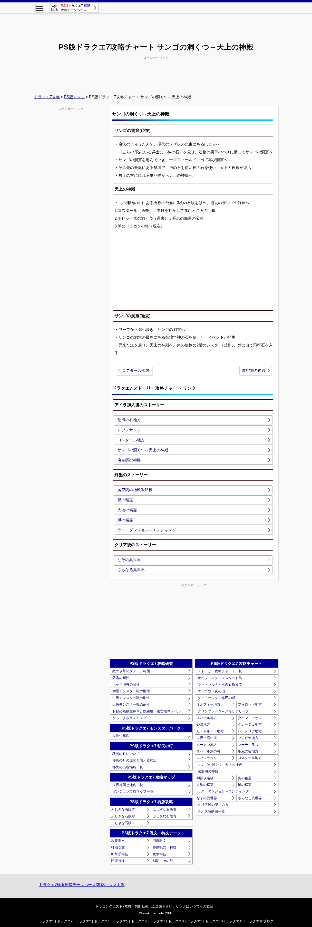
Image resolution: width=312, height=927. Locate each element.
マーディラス (248, 745)
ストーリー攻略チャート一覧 (220, 671)
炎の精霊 (125, 500)
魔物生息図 (120, 736)
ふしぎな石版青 (164, 816)
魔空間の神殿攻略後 (135, 490)
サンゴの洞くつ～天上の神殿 (142, 450)
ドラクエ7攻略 (47, 97)
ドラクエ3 (83, 921)
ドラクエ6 (139, 921)
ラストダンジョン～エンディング (146, 530)
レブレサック (129, 430)
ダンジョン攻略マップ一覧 (132, 791)
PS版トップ (74, 97)
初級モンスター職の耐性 (131, 691)
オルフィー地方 (208, 704)
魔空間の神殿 (253, 370)
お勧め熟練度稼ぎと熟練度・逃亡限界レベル (146, 711)
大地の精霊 (127, 510)
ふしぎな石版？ (123, 823)
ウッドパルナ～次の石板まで (220, 684)
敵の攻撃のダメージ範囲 (131, 671)
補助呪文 (118, 847)
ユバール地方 (206, 718)
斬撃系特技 (119, 854)
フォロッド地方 (250, 704)
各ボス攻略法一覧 (211, 811)
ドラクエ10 (214, 921)
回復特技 (118, 861)
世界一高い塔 (206, 738)
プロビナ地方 (248, 738)
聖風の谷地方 (129, 420)
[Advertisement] (156, 24)
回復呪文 (159, 841)
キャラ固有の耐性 (126, 684)
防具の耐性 (120, 678)
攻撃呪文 (118, 841)
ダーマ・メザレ (250, 718)
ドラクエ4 (102, 921)
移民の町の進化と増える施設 (134, 760)
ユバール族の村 (208, 751)
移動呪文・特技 (164, 847)
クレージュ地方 (250, 724)
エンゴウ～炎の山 (211, 691)
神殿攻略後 (205, 778)
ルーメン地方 (206, 745)
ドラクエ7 (157, 921)
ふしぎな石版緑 (123, 816)
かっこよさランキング (129, 718)
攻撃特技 (159, 854)
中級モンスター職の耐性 (131, 698)
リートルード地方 (210, 731)
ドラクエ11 (234, 921)
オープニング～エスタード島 (220, 678)
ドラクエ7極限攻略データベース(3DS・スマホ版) (82, 885)
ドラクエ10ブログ (259, 921)
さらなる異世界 (131, 570)
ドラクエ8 (176, 921)
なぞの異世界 (129, 560)
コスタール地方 (135, 370)
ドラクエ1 (46, 921)
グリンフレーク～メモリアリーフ (223, 711)
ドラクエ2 (65, 921)
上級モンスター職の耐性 (131, 704)
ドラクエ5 (120, 921)
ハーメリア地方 (250, 731)
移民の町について (126, 754)
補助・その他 (163, 861)
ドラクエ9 (194, 921)
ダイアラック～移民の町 (216, 698)
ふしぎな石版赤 (123, 809)
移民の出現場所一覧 (127, 767)
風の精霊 (125, 520)
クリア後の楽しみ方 (213, 805)
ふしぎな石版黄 (164, 809)
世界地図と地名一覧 (127, 785)
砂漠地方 (203, 724)
